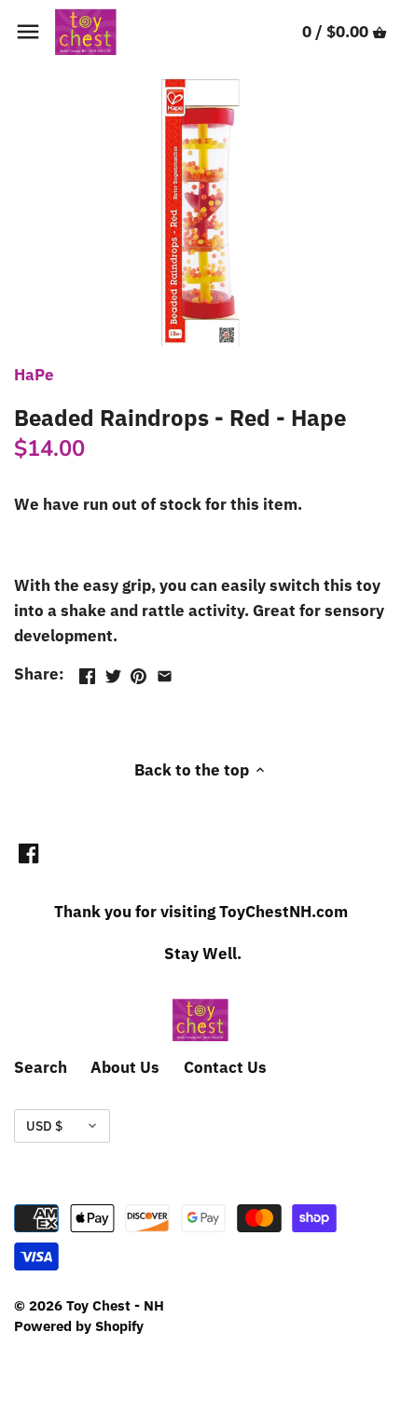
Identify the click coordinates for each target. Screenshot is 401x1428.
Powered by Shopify (79, 1325)
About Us (124, 1067)
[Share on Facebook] (87, 672)
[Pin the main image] (138, 672)
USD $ (44, 1126)
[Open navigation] (28, 32)
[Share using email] (165, 672)
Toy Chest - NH (115, 1305)
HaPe (34, 374)
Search (40, 1067)
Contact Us (225, 1067)
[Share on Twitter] (113, 672)
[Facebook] (28, 853)
